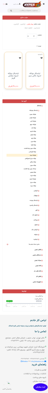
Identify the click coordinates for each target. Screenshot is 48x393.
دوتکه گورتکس (32, 152)
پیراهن (36, 220)
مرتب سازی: (37, 24)
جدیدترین (37, 28)
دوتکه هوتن (33, 135)
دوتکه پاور (33, 138)
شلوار (36, 225)
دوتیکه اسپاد (33, 155)
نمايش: (40, 35)
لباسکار (39, 106)
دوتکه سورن (33, 165)
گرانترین (16, 24)
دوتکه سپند (33, 186)
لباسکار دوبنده (34, 200)
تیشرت (35, 239)
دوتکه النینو (33, 131)
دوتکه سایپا (33, 182)
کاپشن (36, 191)
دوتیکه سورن (33, 114)
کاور (36, 210)
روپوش (36, 195)
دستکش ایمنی (37, 255)
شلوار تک (35, 215)
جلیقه (36, 235)
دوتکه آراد (33, 128)
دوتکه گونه (33, 145)
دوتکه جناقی (33, 162)
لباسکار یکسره (34, 205)
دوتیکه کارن (33, 121)
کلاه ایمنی (38, 266)
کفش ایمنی (38, 250)
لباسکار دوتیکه (33, 110)
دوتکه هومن (33, 172)
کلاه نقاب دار (37, 271)
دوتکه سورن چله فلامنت (30, 148)
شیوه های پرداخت (39, 377)
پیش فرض (30, 24)
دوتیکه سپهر (33, 124)
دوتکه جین (33, 141)
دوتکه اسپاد (33, 175)
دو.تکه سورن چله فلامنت (30, 169)
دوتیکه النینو (33, 179)
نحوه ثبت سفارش (39, 381)
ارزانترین (22, 24)
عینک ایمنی (37, 260)
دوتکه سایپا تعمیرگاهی (30, 158)
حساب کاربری (16, 4)
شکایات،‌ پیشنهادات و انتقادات (35, 373)
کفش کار (38, 276)
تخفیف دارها (28, 28)
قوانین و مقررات (40, 370)
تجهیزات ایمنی (37, 282)
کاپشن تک (35, 230)
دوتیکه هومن (33, 118)
